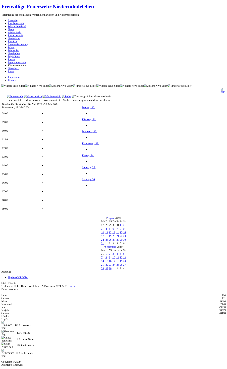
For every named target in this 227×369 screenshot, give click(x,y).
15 (121, 232)
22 (121, 236)
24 (102, 239)
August (110, 218)
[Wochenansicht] (52, 96)
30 (124, 239)
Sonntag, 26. (88, 179)
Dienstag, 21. (89, 119)
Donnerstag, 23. (90, 143)
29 (121, 239)
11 (107, 232)
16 (124, 232)
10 (102, 232)
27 (114, 239)
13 (114, 232)
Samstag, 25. (89, 167)
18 (107, 236)
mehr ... (74, 286)
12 (110, 232)
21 (117, 236)
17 (102, 236)
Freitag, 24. (88, 155)
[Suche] (66, 96)
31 (102, 243)
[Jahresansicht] (15, 96)
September (110, 246)
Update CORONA (18, 277)
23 (124, 236)
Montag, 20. (88, 107)
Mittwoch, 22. (89, 131)
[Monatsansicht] (33, 96)
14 (117, 232)
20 (114, 236)
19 (110, 236)
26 (110, 239)
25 (107, 239)
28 (117, 239)
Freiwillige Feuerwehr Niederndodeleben (47, 7)
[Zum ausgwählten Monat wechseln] (91, 96)
